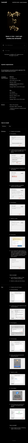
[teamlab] (4, 2)
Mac (10, 126)
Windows (4, 126)
